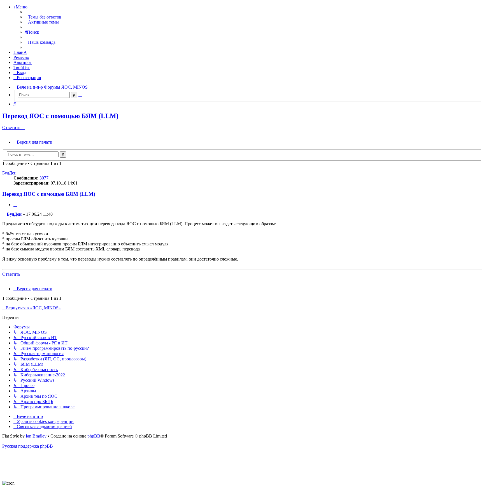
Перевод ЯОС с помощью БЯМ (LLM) (60, 115)
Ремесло (21, 57)
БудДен (9, 173)
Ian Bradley (36, 436)
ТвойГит (21, 67)
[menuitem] (43, 17)
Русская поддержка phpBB (27, 446)
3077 (43, 178)
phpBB (93, 436)
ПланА (20, 52)
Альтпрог (22, 62)
